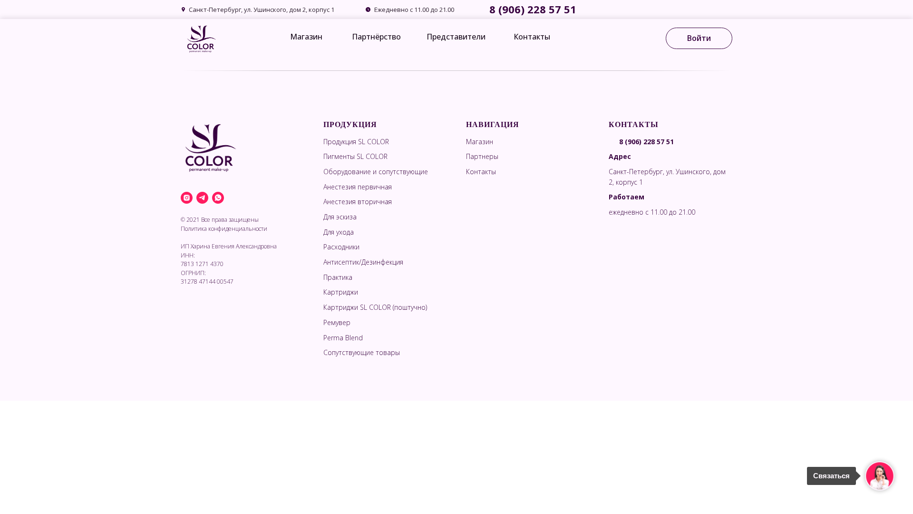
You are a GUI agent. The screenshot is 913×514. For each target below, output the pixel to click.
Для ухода (338, 232)
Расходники (341, 246)
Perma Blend (343, 337)
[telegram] (202, 198)
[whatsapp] (218, 198)
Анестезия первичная (357, 186)
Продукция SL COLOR (356, 141)
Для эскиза (340, 216)
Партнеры (482, 156)
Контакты (532, 36)
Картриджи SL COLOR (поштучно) (375, 307)
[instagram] (187, 198)
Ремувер (336, 322)
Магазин (306, 36)
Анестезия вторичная (357, 201)
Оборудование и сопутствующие (375, 171)
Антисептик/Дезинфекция (363, 262)
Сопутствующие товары (361, 352)
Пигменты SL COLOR (355, 156)
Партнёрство (376, 36)
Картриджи (340, 292)
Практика (337, 277)
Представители (456, 36)
